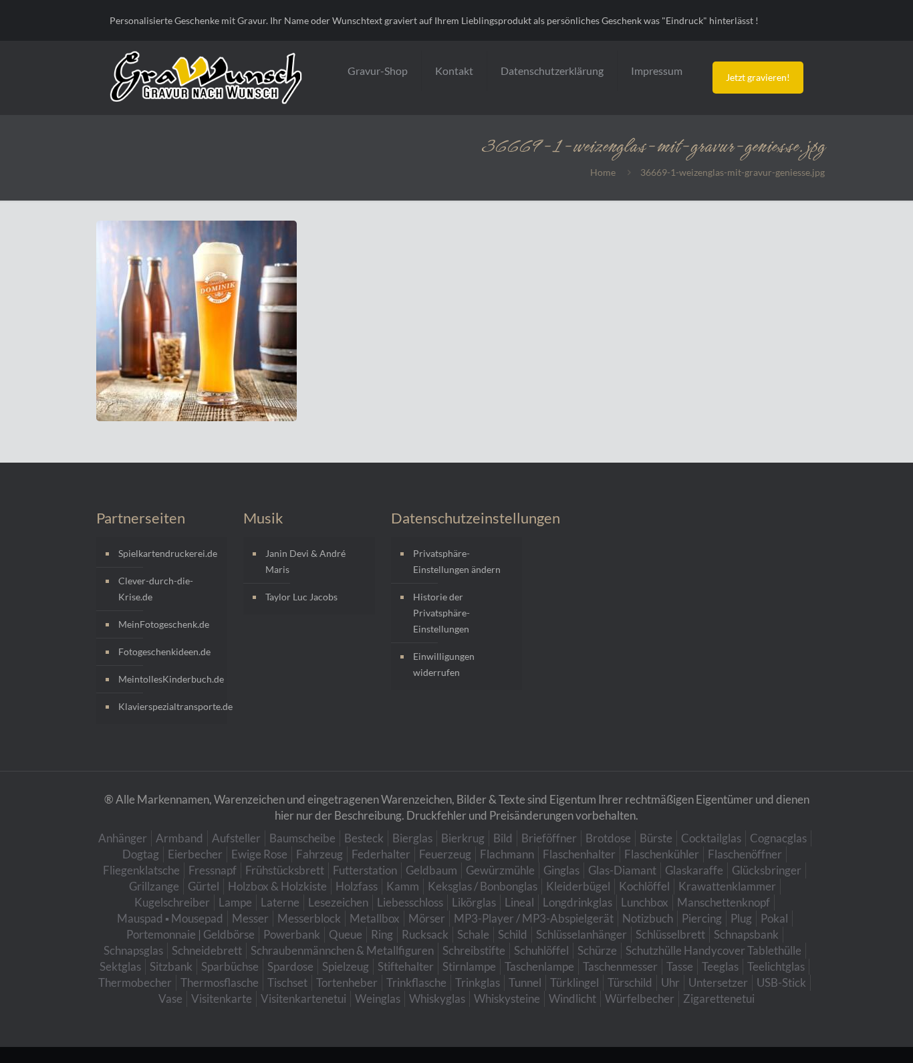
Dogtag (140, 854)
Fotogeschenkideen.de (164, 651)
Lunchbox (644, 902)
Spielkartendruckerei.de (167, 553)
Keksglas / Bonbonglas (482, 886)
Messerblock (309, 918)
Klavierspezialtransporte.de (169, 706)
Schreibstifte (473, 950)
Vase (170, 998)
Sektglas (120, 966)
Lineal (519, 902)
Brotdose (608, 838)
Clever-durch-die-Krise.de (155, 588)
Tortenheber (347, 982)
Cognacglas (778, 838)
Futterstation (365, 870)
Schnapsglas (133, 950)
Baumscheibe (302, 838)
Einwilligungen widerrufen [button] (444, 664)
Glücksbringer (766, 870)
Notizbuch (647, 918)
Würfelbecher (639, 998)
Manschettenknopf (723, 902)
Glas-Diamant (622, 870)
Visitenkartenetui (303, 998)
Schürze (597, 950)
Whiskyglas (437, 998)
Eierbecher (195, 854)
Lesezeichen (338, 902)
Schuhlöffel (541, 950)
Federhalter (381, 854)
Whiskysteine (507, 998)
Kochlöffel (644, 886)
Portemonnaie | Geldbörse (190, 934)
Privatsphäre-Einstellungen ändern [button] (457, 561)
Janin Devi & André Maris (305, 561)
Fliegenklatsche (141, 870)
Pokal (774, 918)
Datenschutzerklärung (552, 70)
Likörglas (474, 902)
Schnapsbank (746, 934)
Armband (179, 838)
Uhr (670, 982)
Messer (250, 918)
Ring (382, 934)
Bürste (656, 838)
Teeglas (720, 966)
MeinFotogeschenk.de (163, 624)
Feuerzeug (445, 854)
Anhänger (122, 838)
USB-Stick (781, 982)
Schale (473, 934)
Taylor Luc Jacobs (301, 596)
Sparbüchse (230, 966)
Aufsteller (236, 838)
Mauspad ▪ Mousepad (170, 918)
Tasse (679, 966)
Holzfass (357, 886)
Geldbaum (431, 870)
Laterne (280, 902)
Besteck (364, 838)
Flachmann (507, 854)
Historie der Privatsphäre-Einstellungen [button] (441, 612)
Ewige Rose (259, 854)
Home (603, 172)
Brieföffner (549, 838)
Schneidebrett (207, 950)
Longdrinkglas (577, 902)
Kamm (402, 886)
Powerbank (291, 934)
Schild (512, 934)
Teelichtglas (776, 966)
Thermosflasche (219, 982)
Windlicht (572, 998)
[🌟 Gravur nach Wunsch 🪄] (206, 77)
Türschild (630, 982)
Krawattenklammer (727, 886)
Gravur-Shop (378, 70)
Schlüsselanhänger (581, 934)
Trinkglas (477, 982)
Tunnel (525, 982)
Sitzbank (171, 966)
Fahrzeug (319, 854)
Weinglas (377, 998)
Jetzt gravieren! (758, 77)
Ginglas (561, 870)
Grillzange (154, 886)
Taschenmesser (620, 966)
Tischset (287, 982)
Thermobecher (135, 982)
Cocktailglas (711, 838)
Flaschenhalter (579, 854)
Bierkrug (463, 838)
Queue (345, 934)
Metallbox (375, 918)
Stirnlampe (469, 966)
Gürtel (203, 886)
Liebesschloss (410, 902)
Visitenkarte (221, 998)
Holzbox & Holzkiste (277, 886)
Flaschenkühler (661, 854)
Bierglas (412, 838)
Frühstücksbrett (284, 870)
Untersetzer (718, 982)
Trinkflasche (416, 982)
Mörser (426, 918)
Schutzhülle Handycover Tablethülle (713, 950)
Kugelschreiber (172, 902)
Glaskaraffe (694, 870)
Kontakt (454, 70)
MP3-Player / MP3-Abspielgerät (534, 918)
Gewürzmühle (500, 870)
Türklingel (574, 982)
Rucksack (425, 934)
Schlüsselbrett (670, 934)
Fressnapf (212, 870)
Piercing (702, 918)
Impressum (656, 70)
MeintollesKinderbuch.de (169, 679)
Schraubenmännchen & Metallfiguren (342, 950)
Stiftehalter (406, 966)
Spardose (290, 966)
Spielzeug (345, 966)
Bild (503, 838)
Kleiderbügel (578, 886)
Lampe (235, 902)
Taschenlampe (539, 966)
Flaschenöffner (745, 854)
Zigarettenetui (719, 998)
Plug (741, 918)
